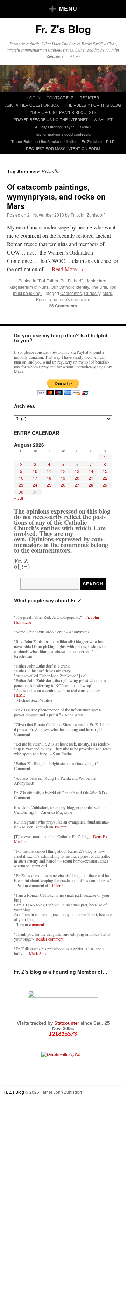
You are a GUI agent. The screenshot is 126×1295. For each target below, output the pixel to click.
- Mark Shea (37, 953)
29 (105, 485)
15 (105, 471)
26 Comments (63, 306)
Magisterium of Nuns (29, 287)
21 (91, 478)
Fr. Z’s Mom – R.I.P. (98, 141)
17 (35, 478)
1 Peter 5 (56, 885)
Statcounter (67, 1023)
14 (91, 471)
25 (49, 485)
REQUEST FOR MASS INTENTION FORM (63, 148)
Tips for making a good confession (63, 134)
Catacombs (71, 293)
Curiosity (92, 293)
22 (105, 478)
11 (49, 471)
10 (35, 471)
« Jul (18, 498)
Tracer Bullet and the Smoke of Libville (43, 141)
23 (21, 485)
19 (63, 478)
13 (77, 471)
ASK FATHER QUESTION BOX (32, 105)
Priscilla (43, 299)
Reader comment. (50, 939)
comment (36, 924)
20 (77, 478)
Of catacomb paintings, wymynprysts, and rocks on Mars (56, 196)
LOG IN (34, 97)
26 (63, 485)
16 (21, 478)
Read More (68, 269)
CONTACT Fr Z (60, 97)
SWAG (85, 127)
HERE (19, 695)
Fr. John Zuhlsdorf (88, 215)
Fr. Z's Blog (63, 28)
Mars (107, 293)
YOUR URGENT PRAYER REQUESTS (63, 112)
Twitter (60, 826)
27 (77, 485)
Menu (68, 9)
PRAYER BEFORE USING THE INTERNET (51, 119)
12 (63, 471)
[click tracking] (63, 1034)
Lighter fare (95, 280)
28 (91, 485)
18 (49, 478)
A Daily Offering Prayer (54, 127)
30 (21, 492)
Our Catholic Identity (70, 287)
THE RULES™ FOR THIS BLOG (93, 105)
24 (35, 485)
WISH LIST (103, 119)
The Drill (99, 287)
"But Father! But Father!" (60, 280)
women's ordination (71, 299)
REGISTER (89, 97)
